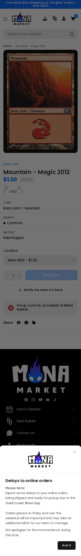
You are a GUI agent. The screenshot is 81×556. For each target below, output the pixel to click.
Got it (66, 545)
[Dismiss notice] (74, 451)
